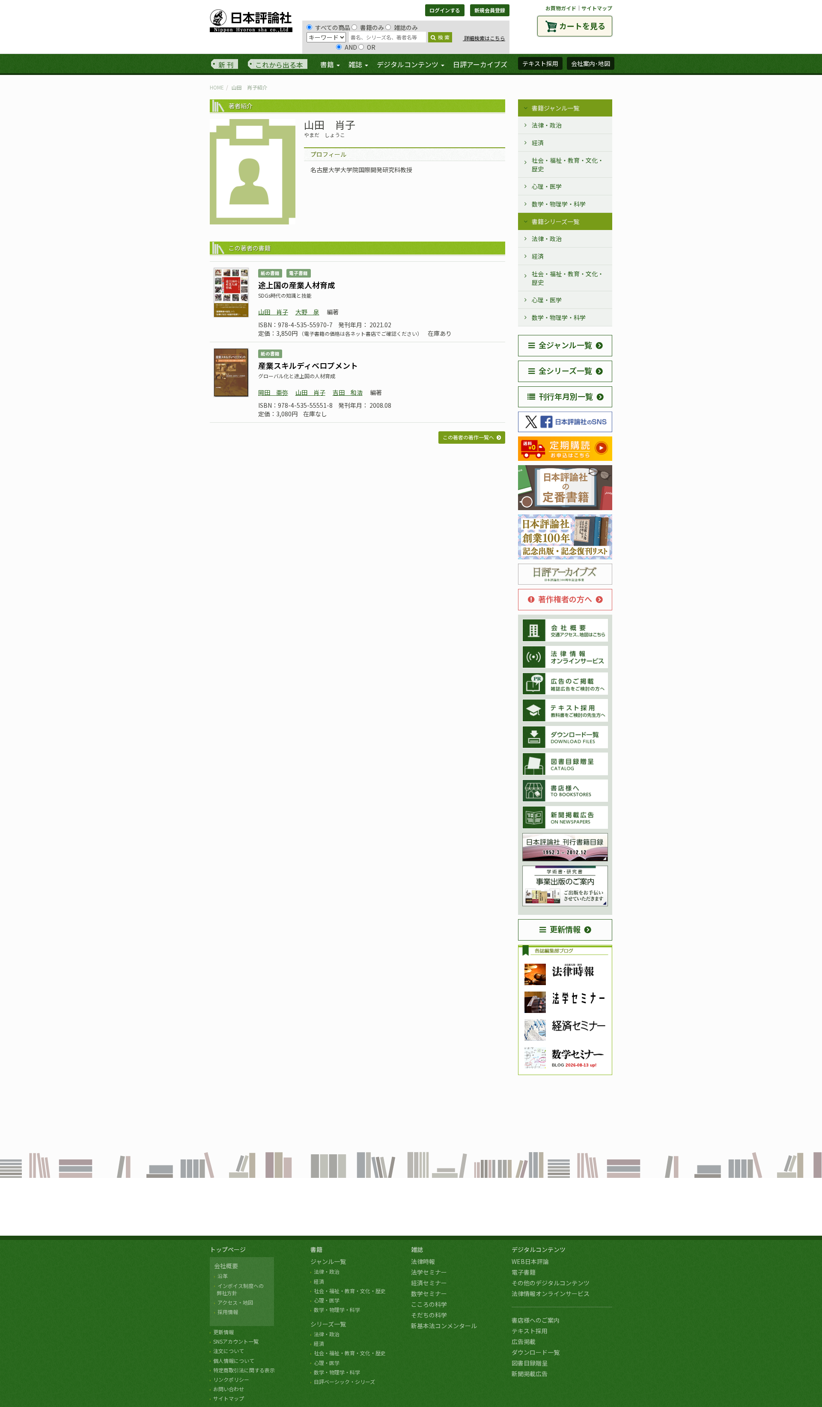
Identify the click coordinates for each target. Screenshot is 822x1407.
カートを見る (582, 25)
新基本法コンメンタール (444, 1325)
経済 (538, 142)
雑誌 (417, 1249)
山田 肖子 (273, 312)
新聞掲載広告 (530, 1373)
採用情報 (227, 1311)
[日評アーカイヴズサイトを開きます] (565, 574)
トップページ (228, 1249)
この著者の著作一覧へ (468, 437)
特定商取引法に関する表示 (244, 1370)
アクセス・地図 (235, 1302)
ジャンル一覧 (328, 1261)
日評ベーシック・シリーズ (344, 1381)
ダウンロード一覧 (536, 1352)
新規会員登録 (489, 10)
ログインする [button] (444, 10)
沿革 (222, 1275)
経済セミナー (429, 1283)
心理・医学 (547, 186)
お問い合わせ (228, 1388)
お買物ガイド (560, 8)
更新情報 (565, 929)
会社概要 (226, 1265)
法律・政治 (547, 125)
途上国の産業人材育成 (296, 284)
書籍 (316, 1249)
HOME (217, 87)
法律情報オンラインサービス (551, 1293)
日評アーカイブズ (480, 64)
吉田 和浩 (348, 392)
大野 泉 (307, 312)
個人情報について (233, 1360)
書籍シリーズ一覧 (555, 221)
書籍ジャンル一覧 (555, 108)
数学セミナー (429, 1293)
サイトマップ (596, 8)
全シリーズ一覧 (565, 370)
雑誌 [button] (356, 64)
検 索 (444, 37)
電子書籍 (524, 1272)
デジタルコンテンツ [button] (408, 64)
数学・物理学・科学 (559, 204)
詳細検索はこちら (484, 38)
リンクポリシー (231, 1379)
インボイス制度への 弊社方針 (239, 1289)
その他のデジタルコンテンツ (551, 1283)
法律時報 (423, 1261)
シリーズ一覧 (328, 1324)
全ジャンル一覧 (565, 344)
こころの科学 (429, 1304)
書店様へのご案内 (536, 1320)
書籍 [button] (328, 64)
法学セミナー (429, 1272)
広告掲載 (524, 1341)
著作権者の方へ (565, 598)
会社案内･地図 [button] (590, 63)
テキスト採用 (530, 1330)
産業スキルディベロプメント (308, 365)
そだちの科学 (429, 1315)
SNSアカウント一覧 (236, 1341)
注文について (228, 1350)
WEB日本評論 (530, 1261)
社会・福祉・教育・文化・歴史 (568, 164)
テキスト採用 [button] (540, 63)
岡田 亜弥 (273, 392)
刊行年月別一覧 (566, 396)
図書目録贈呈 (530, 1363)
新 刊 (226, 65)
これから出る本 (279, 65)
